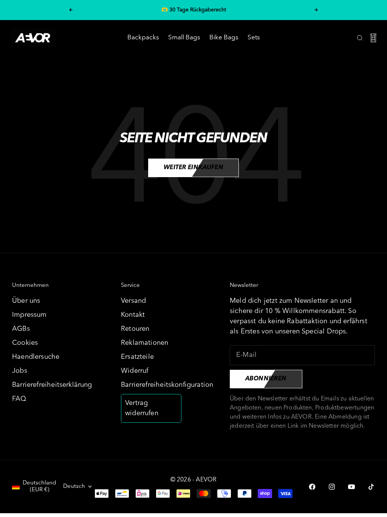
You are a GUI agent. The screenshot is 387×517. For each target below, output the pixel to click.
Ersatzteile (137, 356)
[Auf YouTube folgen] (351, 487)
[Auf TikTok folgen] (371, 487)
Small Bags (184, 37)
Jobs (19, 371)
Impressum (29, 314)
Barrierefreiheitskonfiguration (167, 385)
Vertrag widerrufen (141, 408)
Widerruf (134, 371)
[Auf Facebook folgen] (312, 487)
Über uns (26, 300)
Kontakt (133, 314)
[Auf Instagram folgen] (332, 487)
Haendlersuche (35, 356)
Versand (133, 300)
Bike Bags (223, 37)
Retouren (135, 328)
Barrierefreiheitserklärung (52, 385)
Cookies (25, 342)
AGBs (21, 328)
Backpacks (143, 37)
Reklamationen (144, 342)
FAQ (19, 399)
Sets (254, 37)
